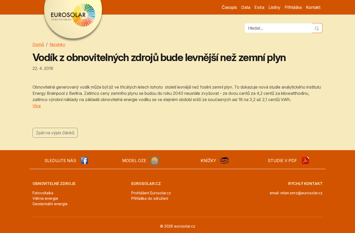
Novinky (57, 44)
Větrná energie (45, 198)
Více (36, 105)
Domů (38, 44)
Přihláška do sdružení (149, 198)
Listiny (274, 7)
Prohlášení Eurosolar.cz (151, 193)
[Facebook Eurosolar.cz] (84, 160)
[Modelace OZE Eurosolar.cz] (154, 160)
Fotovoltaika (42, 193)
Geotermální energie (50, 204)
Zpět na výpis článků (55, 132)
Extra (259, 7)
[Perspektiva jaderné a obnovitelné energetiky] (305, 160)
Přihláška (293, 7)
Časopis (229, 7)
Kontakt (313, 7)
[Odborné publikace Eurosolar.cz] (224, 160)
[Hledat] (317, 28)
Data (245, 7)
